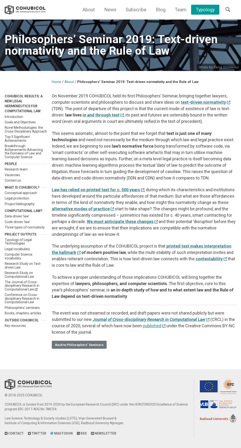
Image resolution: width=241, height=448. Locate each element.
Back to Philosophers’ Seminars (79, 345)
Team (180, 9)
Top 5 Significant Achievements (17, 138)
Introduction (14, 117)
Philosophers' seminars (22, 308)
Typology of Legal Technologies (18, 241)
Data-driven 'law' (17, 216)
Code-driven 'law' (17, 222)
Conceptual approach (21, 193)
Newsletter (105, 433)
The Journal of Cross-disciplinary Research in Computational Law (22, 285)
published (152, 325)
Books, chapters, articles (23, 313)
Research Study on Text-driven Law (23, 265)
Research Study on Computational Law (19, 274)
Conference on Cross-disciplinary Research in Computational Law (22, 298)
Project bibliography (20, 204)
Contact (16, 433)
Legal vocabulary (17, 249)
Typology (205, 9)
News (110, 9)
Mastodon (63, 433)
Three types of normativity (25, 227)
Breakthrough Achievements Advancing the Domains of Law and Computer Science (24, 151)
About (88, 9)
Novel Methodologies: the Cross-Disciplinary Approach (26, 129)
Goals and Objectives (20, 122)
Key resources (15, 326)
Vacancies (12, 175)
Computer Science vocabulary (18, 256)
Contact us (13, 180)
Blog (160, 9)
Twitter (38, 433)
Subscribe (136, 9)
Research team (16, 169)
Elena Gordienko (226, 67)
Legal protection (17, 198)
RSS (83, 433)
